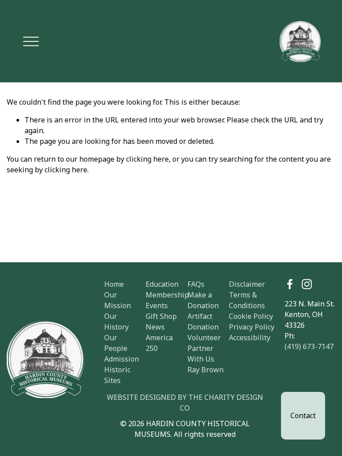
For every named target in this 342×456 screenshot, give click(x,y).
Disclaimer (247, 284)
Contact (303, 415)
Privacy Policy (251, 327)
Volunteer (204, 337)
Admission (121, 359)
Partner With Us (200, 353)
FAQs (195, 284)
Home (114, 284)
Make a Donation (203, 300)
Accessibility (249, 337)
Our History (116, 321)
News (155, 327)
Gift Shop (161, 316)
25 (150, 348)
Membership (167, 295)
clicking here (147, 159)
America (159, 337)
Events (157, 305)
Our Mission (117, 300)
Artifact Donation (203, 321)
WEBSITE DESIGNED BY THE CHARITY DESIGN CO (185, 402)
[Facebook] (290, 284)
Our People (115, 343)
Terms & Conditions (247, 300)
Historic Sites (117, 375)
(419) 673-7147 (309, 346)
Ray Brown (205, 370)
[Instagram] (306, 284)
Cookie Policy (251, 316)
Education (162, 284)
